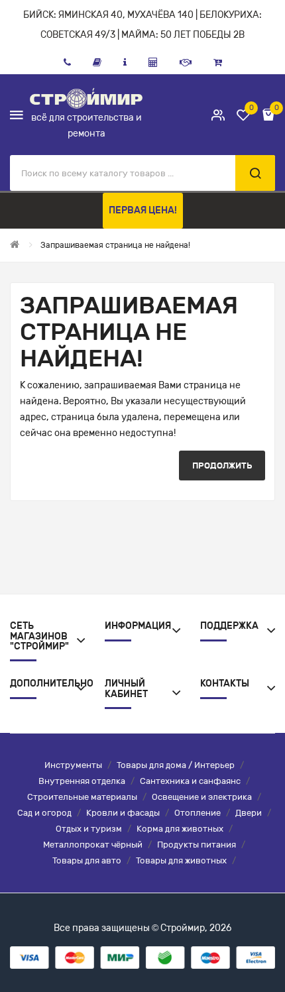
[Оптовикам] (186, 62)
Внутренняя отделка (81, 781)
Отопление (197, 813)
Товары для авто (86, 860)
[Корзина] (217, 62)
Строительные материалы (82, 797)
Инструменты (73, 765)
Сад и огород (44, 813)
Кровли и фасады (123, 813)
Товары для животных (181, 860)
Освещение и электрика (202, 797)
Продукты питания (196, 845)
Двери (248, 813)
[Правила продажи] (153, 62)
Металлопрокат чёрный (92, 845)
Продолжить (222, 465)
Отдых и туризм (89, 829)
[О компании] (125, 62)
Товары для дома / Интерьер (176, 765)
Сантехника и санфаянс (190, 781)
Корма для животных (180, 829)
